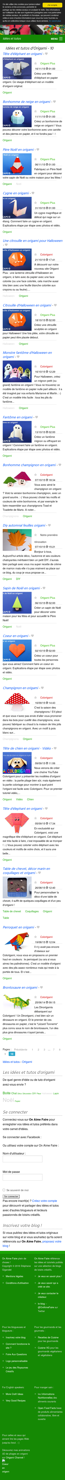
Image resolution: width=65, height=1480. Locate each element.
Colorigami (46, 254)
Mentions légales (14, 1276)
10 (11, 1054)
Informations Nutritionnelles (46, 1395)
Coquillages (32, 911)
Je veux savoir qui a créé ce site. (48, 1284)
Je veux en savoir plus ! (50, 1276)
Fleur (39, 1093)
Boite (7, 1092)
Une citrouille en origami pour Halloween (32, 241)
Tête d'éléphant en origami (22, 54)
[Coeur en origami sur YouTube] (5, 1466)
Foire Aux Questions (16, 1354)
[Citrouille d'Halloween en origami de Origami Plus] (17, 319)
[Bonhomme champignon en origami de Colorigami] (17, 479)
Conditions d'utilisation (17, 1283)
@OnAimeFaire (46, 1307)
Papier (17, 1101)
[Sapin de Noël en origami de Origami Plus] (17, 602)
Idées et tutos (12, 38)
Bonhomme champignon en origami (29, 465)
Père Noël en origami (18, 150)
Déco (20, 1093)
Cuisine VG (43, 1347)
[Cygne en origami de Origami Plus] (17, 207)
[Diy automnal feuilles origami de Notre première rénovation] (17, 539)
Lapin (56, 1093)
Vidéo (19, 799)
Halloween (9, 296)
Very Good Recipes (15, 1400)
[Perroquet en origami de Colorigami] (17, 941)
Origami (7, 92)
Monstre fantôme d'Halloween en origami (27, 355)
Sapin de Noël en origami (21, 588)
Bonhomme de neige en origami (26, 102)
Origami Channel (14, 1457)
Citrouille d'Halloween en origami (27, 305)
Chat (14, 1093)
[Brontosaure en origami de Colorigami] (17, 1002)
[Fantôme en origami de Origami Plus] (17, 431)
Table (6, 918)
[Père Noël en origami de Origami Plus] (17, 164)
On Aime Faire (9, 1258)
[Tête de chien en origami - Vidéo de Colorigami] (17, 762)
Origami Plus (47, 63)
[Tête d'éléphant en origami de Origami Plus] (17, 68)
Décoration (27, 1093)
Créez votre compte (44, 1201)
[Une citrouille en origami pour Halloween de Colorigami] (17, 259)
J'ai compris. (52, 5)
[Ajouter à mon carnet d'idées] (46, 54)
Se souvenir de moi (17, 1190)
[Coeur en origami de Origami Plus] (17, 650)
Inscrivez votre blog (15, 1337)
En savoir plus (55, 20)
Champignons (11, 516)
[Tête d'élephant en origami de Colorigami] (17, 823)
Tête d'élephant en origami (22, 809)
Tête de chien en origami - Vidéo (27, 748)
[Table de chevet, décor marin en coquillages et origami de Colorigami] (17, 887)
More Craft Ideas (14, 1394)
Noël (18, 184)
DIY (18, 579)
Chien (30, 799)
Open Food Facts (47, 1408)
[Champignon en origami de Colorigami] (17, 702)
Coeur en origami (15, 636)
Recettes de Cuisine (48, 1337)
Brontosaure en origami (20, 987)
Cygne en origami (16, 193)
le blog (41, 1303)
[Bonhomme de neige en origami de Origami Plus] (17, 116)
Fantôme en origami (17, 417)
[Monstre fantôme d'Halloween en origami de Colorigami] (17, 371)
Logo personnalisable (16, 1361)
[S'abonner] (35, 63)
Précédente (20, 1049)
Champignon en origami (20, 688)
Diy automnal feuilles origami (24, 525)
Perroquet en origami (18, 927)
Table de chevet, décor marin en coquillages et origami (26, 871)
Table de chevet (12, 911)
